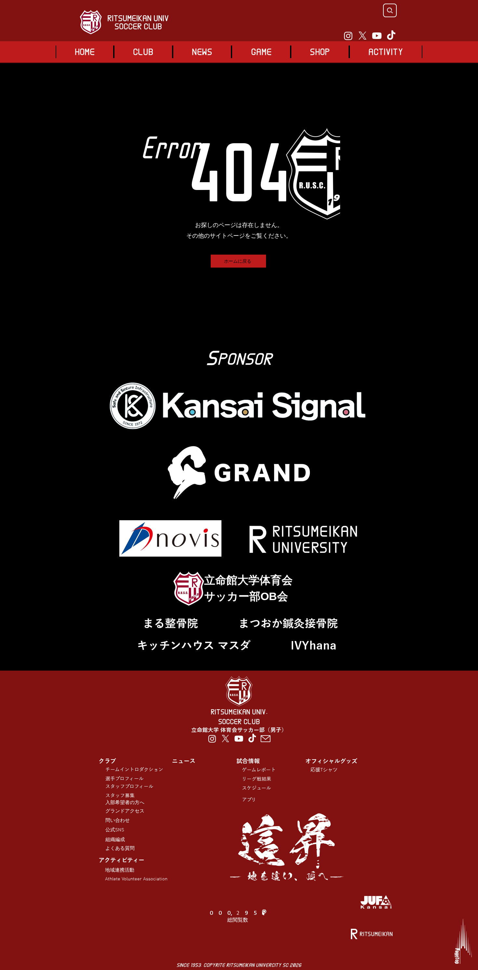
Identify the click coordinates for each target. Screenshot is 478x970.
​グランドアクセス (124, 811)
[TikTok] (391, 35)
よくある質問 (120, 848)
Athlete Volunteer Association (136, 879)
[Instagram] (348, 35)
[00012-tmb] (265, 739)
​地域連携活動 (119, 870)
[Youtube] (376, 35)
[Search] (390, 10)
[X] (362, 35)
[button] (261, 51)
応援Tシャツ (324, 770)
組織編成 (115, 840)
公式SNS (114, 830)
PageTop (457, 956)
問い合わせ (117, 821)
